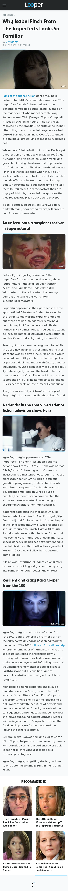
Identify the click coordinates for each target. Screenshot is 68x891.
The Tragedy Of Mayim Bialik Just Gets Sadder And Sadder (16, 822)
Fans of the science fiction (19, 96)
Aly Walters (12, 42)
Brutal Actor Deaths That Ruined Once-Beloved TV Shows (17, 867)
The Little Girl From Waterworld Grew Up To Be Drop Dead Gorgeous (49, 822)
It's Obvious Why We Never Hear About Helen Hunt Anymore (49, 867)
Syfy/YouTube (58, 449)
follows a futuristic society (48, 645)
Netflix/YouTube (57, 624)
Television (9, 15)
